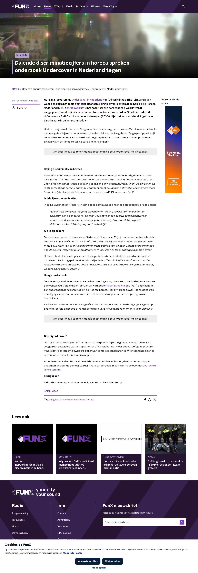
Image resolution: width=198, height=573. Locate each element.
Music (69, 6)
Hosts (15, 526)
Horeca (90, 400)
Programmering (20, 513)
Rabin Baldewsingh (117, 285)
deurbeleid (79, 400)
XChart (58, 6)
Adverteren (63, 520)
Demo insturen (20, 533)
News (47, 6)
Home (37, 6)
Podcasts (82, 6)
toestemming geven (105, 152)
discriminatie (66, 400)
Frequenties (18, 520)
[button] (183, 6)
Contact (61, 513)
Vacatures (62, 526)
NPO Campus (64, 533)
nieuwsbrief (77, 108)
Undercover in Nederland (87, 100)
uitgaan (54, 400)
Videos (95, 6)
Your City (108, 6)
